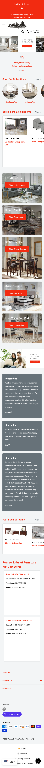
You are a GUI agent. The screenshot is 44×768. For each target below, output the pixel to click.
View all (38, 79)
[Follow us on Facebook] (4, 709)
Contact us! (23, 66)
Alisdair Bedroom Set (13, 543)
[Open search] (22, 31)
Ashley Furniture (12, 138)
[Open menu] (3, 25)
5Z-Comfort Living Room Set (15, 143)
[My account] (27, 31)
